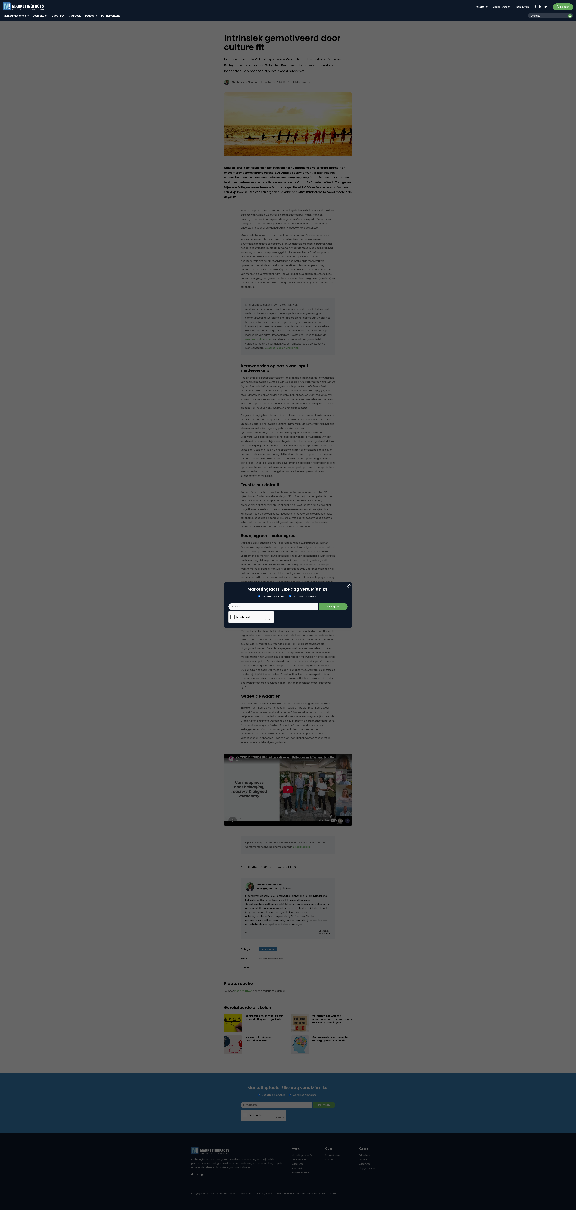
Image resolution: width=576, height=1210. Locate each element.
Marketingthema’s (15, 15)
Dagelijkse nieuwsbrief (274, 596)
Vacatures (58, 15)
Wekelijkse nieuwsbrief (305, 596)
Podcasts (91, 15)
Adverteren (482, 6)
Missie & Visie (522, 6)
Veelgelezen (40, 15)
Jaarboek (75, 15)
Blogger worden (501, 6)
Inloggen (564, 6)
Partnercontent (110, 15)
